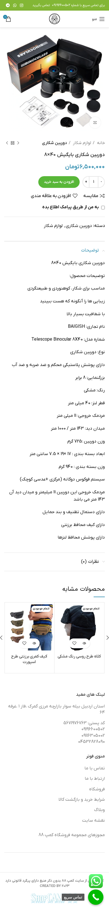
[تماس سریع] (95, 897)
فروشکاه (97, 789)
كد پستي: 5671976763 (84, 723)
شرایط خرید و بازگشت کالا (81, 799)
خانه (100, 143)
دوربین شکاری (54, 143)
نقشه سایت (93, 820)
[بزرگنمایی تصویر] (95, 122)
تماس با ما (94, 768)
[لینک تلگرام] (7, 5)
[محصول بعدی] (7, 143)
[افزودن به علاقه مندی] (74, 643)
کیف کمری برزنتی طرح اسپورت (29, 659)
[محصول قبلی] (18, 143)
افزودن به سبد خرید (59, 182)
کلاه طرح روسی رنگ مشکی (79, 656)
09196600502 (61, 5)
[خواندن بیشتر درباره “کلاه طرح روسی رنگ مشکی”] (84, 643)
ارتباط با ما (95, 778)
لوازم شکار (81, 143)
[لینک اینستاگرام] (21, 5)
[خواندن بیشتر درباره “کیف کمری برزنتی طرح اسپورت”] (34, 643)
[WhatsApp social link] (14, 5)
